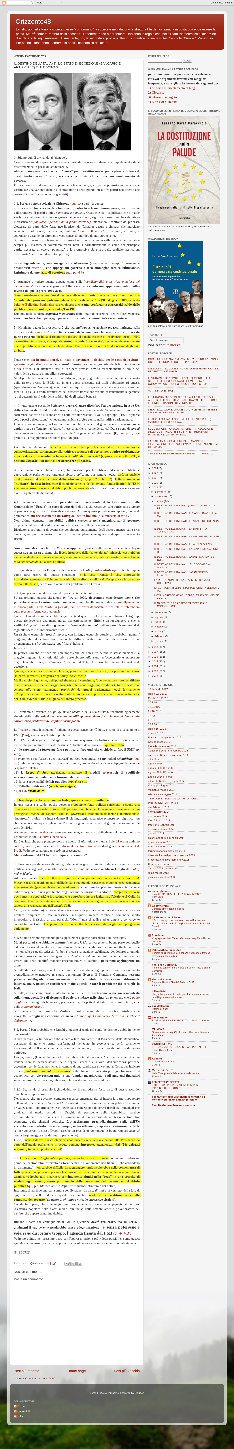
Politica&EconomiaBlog (166, 950)
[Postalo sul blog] (69, 1264)
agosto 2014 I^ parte (160, 776)
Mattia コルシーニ (162, 1070)
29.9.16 (152, 724)
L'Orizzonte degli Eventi (167, 917)
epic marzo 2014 (157, 816)
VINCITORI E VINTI (163, 1044)
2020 (155, 482)
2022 (155, 473)
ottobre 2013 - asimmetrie (163, 868)
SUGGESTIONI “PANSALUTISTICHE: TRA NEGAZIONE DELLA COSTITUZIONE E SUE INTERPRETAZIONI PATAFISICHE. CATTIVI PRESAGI (180, 431)
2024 (155, 468)
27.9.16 (152, 702)
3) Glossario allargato (162, 97)
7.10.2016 (154, 707)
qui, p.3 (82, 378)
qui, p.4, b (35, 1186)
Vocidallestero (161, 1006)
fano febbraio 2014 (159, 820)
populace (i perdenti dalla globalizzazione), (63, 222)
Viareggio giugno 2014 (161, 785)
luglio (158, 622)
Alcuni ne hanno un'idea (31, 832)
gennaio (160, 641)
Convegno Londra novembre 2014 (168, 750)
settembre (161, 612)
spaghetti (111, 263)
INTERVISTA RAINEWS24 (163, 803)
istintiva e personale (52, 836)
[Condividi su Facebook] (76, 1264)
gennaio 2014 (156, 833)
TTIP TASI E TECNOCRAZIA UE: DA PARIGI (173, 798)
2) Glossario (156, 92)
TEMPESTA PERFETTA (166, 1082)
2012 (155, 676)
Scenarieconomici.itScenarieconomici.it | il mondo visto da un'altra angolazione (178, 1098)
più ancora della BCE (120, 456)
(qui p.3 (104, 570)
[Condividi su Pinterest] (80, 1264)
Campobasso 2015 (159, 742)
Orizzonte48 (33, 21)
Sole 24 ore (116, 841)
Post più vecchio (127, 1371)
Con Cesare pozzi (158, 864)
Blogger (139, 1393)
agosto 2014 (155, 763)
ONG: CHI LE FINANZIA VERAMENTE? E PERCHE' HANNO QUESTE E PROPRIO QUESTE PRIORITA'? (183, 360)
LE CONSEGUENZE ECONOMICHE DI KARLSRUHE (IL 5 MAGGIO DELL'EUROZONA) (181, 420)
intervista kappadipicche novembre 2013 (171, 855)
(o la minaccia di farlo (79, 516)
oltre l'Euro (154, 759)
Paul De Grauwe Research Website (173, 1105)
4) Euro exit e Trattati (162, 102)
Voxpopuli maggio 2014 (161, 790)
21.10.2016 (154, 711)
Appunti (157, 1058)
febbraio (160, 636)
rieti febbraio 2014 (158, 807)
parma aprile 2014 (158, 811)
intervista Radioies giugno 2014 (166, 781)
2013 (155, 671)
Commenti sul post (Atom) (40, 1378)
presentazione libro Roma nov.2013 (168, 859)
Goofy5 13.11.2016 (159, 698)
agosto (159, 617)
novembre (161, 496)
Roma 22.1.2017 (157, 693)
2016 (155, 656)
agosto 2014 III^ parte (160, 768)
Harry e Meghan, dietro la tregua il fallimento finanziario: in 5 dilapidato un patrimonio (181, 996)
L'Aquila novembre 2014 (162, 746)
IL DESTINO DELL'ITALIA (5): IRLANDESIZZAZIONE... (185, 544)
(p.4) (25, 735)
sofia (20, 1416)
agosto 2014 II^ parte (160, 772)
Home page (76, 1371)
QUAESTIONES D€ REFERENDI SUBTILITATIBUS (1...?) (181, 453)
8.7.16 (151, 720)
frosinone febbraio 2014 (162, 825)
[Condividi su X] (73, 1264)
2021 (155, 478)
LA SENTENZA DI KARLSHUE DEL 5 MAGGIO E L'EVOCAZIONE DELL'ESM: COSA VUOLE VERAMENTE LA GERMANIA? (183, 444)
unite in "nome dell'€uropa (84, 231)
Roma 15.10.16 (157, 728)
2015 (155, 661)
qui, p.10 (126, 433)
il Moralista (159, 991)
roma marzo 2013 (158, 872)
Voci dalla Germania (164, 964)
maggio (159, 626)
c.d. (24, 791)
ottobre (159, 501)
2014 (155, 666)
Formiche (158, 935)
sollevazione (160, 1017)
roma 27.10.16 (156, 733)
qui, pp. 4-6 (75, 272)
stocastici (110, 772)
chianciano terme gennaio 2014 (166, 837)
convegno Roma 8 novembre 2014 (168, 755)
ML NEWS (158, 1029)
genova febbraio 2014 (160, 829)
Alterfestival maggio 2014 (162, 794)
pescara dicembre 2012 (162, 877)
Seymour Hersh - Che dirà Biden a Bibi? (173, 982)
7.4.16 (151, 715)
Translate (175, 344)
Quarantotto (24, 1411)
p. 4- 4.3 (121, 1233)
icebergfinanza (161, 891)
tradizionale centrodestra (75, 846)
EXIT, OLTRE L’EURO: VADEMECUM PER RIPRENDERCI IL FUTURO (175, 1087)
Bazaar (21, 1406)
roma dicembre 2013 (160, 842)
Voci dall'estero (161, 979)
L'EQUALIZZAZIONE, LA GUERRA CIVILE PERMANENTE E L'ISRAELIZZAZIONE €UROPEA (182, 411)
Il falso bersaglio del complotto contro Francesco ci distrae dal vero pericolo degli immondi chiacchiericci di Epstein (181, 923)
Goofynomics (160, 905)
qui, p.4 (76, 203)
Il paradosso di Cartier (163, 1061)
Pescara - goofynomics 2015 (164, 737)
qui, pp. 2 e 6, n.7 (96, 479)
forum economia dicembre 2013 (166, 851)
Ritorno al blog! (160, 1009)
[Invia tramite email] (66, 1264)
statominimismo (31, 1006)
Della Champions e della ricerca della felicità (175, 1073)
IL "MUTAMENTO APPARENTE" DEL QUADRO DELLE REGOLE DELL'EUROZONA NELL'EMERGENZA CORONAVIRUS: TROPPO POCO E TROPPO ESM (179, 381)
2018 (155, 647)
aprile (158, 631)
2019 (155, 487)
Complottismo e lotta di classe (168, 908)
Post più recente (26, 1371)
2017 (155, 651)
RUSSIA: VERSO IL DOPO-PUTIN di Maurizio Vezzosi (181, 1020)
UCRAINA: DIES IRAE (160, 390)
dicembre (161, 491)
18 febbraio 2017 (158, 689)
